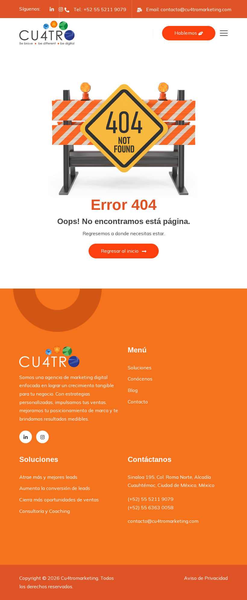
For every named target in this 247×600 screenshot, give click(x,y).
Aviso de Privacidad (206, 578)
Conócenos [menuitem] (140, 379)
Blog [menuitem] (133, 390)
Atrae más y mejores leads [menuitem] (48, 477)
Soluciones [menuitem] (140, 368)
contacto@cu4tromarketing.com (196, 9)
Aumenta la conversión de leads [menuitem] (54, 488)
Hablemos (186, 33)
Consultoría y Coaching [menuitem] (44, 511)
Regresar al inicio (120, 251)
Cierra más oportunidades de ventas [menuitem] (59, 500)
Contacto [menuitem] (138, 402)
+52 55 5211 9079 (104, 9)
